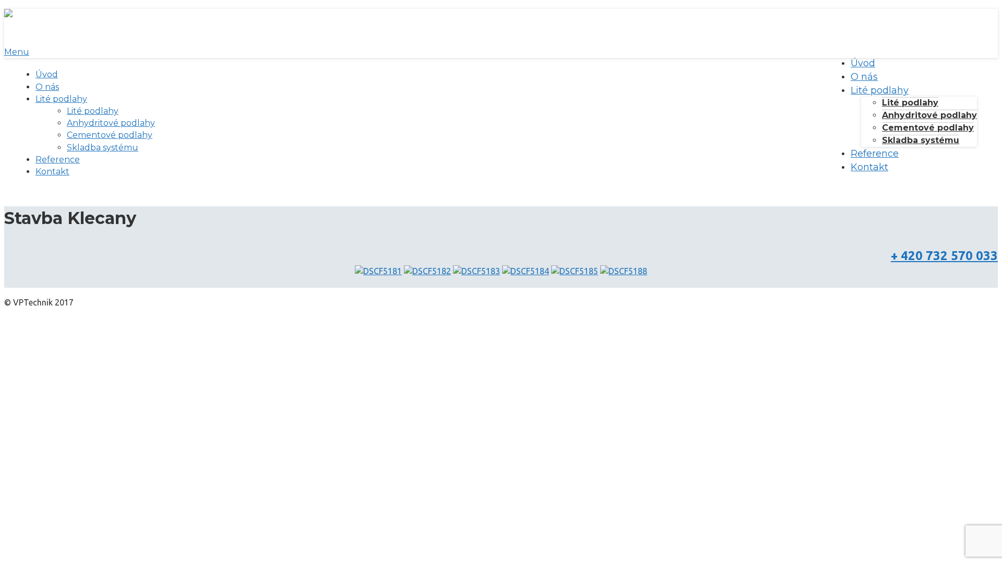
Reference (57, 159)
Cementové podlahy (109, 135)
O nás (47, 87)
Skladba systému (102, 147)
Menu (16, 52)
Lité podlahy (61, 99)
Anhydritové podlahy (111, 123)
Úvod (46, 74)
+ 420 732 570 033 (944, 256)
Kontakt (52, 172)
